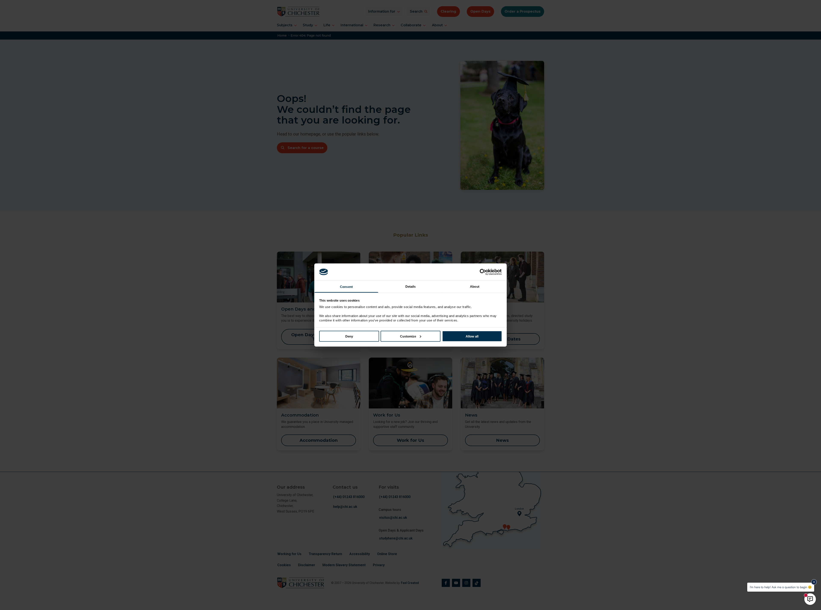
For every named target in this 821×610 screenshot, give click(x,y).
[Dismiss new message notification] (814, 582)
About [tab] (474, 286)
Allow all (472, 336)
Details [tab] (410, 286)
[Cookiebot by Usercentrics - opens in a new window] (483, 272)
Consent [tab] (346, 287)
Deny (349, 336)
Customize (408, 336)
